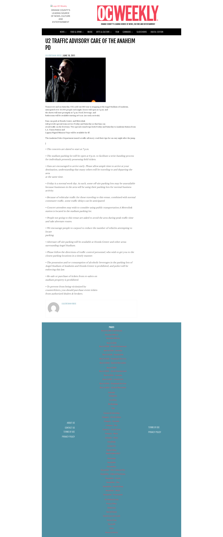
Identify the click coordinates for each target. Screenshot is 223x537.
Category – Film (111, 425)
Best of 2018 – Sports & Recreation (113, 363)
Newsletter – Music (113, 490)
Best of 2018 (111, 343)
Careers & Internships (111, 413)
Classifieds (111, 442)
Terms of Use (69, 431)
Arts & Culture (103, 31)
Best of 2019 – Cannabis (113, 375)
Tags (113, 408)
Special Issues (111, 512)
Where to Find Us (111, 532)
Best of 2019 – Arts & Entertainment (112, 371)
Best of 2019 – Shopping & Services (113, 383)
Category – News (111, 438)
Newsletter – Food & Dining (113, 486)
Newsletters (111, 467)
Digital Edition (157, 31)
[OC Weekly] (59, 6)
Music (89, 31)
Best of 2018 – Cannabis (113, 350)
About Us (71, 422)
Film (117, 31)
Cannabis (127, 31)
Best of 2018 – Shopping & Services (113, 359)
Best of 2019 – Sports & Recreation (113, 387)
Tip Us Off (111, 524)
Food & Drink (76, 31)
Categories (113, 396)
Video (111, 528)
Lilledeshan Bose (53, 55)
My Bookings (113, 404)
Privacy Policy (68, 436)
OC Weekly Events (111, 499)
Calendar (111, 392)
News (62, 31)
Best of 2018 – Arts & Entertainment (112, 346)
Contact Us (70, 427)
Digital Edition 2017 (113, 453)
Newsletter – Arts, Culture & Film (113, 470)
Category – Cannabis (111, 421)
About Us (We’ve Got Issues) (111, 331)
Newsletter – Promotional (112, 495)
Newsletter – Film (112, 482)
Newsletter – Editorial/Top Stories (112, 474)
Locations (113, 400)
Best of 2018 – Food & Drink (113, 355)
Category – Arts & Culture (111, 417)
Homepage (111, 458)
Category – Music (111, 433)
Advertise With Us (111, 335)
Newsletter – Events (112, 478)
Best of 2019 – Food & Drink (113, 379)
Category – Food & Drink (112, 429)
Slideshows (142, 31)
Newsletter (111, 462)
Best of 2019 (111, 368)
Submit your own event (111, 516)
